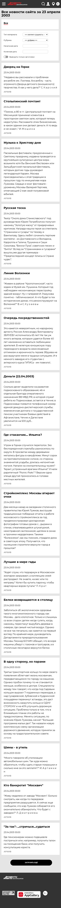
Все (6, 23)
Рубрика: (8, 40)
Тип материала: (10, 34)
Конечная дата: (10, 52)
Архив (7, 92)
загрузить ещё (31, 863)
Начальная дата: (11, 46)
